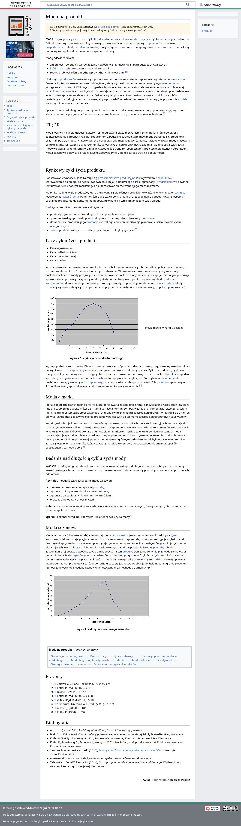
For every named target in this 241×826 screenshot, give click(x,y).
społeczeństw (156, 43)
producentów (68, 79)
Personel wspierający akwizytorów (115, 664)
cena (76, 196)
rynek (64, 186)
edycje (116, 26)
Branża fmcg (98, 656)
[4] (140, 385)
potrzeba (173, 83)
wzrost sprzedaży (91, 382)
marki (91, 404)
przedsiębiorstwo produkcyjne (116, 178)
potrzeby (98, 487)
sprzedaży (168, 283)
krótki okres (57, 68)
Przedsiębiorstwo (166, 181)
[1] (126, 71)
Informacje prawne (81, 821)
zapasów (77, 555)
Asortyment (164, 660)
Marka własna (141, 660)
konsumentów (62, 91)
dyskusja (105, 26)
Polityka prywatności (15, 821)
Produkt (207, 30)
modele (183, 99)
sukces (54, 230)
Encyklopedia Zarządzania (20, 4)
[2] (163, 113)
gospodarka (53, 47)
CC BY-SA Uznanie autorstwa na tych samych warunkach (76, 814)
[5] (187, 415)
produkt (120, 535)
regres (165, 382)
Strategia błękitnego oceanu (68, 664)
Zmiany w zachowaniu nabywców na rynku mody (128, 750)
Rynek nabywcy (123, 656)
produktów (164, 178)
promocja (92, 222)
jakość (67, 196)
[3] (135, 229)
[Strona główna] (20, 26)
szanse (151, 218)
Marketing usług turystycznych (90, 660)
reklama (84, 47)
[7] (131, 516)
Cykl (48, 207)
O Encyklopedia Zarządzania (48, 821)
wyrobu (180, 79)
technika (180, 192)
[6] (83, 446)
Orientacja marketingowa (67, 656)
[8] (151, 566)
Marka (120, 660)
